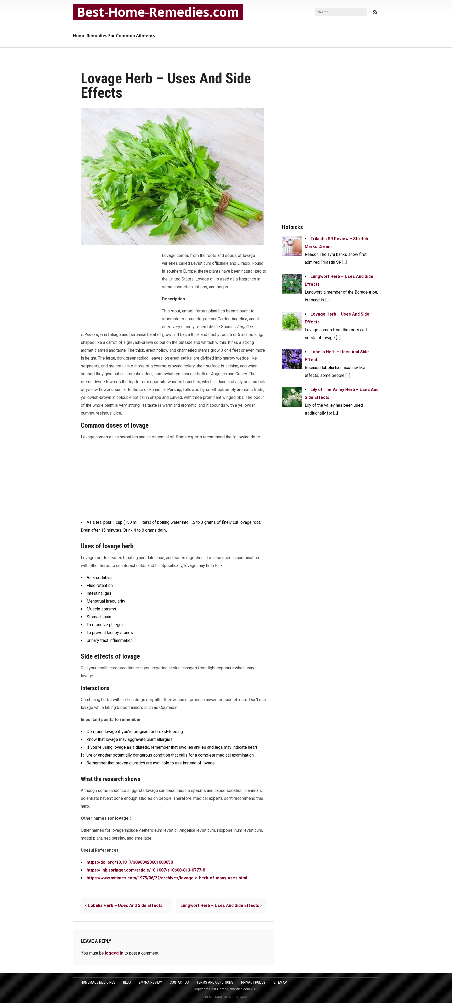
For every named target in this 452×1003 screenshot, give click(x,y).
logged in (114, 953)
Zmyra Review (150, 982)
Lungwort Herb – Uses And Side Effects (221, 905)
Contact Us (179, 982)
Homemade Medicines (98, 982)
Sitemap (280, 982)
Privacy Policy (253, 982)
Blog (127, 982)
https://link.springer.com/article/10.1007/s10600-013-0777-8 (146, 870)
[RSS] (375, 12)
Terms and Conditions (215, 982)
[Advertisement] (120, 287)
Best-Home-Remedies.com (158, 12)
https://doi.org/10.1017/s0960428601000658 (130, 862)
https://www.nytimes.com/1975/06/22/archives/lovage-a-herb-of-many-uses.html (167, 877)
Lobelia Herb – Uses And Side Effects (123, 905)
